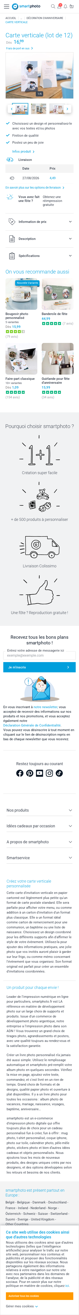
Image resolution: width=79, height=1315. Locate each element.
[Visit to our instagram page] (49, 773)
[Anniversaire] (21, 18)
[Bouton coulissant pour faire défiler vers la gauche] (12, 109)
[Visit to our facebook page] (19, 773)
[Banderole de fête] (58, 294)
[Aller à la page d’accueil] (26, 6)
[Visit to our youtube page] (39, 773)
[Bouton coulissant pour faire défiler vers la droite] (67, 109)
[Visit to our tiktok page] (59, 773)
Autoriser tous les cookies (24, 1296)
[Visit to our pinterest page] (29, 773)
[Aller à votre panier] (71, 6)
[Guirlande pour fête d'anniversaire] (58, 359)
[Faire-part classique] (21, 359)
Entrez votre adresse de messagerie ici (35, 650)
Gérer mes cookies (20, 1306)
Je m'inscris (17, 667)
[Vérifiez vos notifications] (65, 6)
